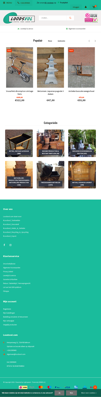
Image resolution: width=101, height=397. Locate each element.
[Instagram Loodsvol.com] (10, 245)
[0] (93, 7)
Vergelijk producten (10, 325)
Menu (9, 2)
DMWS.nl (42, 382)
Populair (37, 40)
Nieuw (50, 41)
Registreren (7, 309)
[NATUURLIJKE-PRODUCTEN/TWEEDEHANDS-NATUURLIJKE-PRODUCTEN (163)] (19, 174)
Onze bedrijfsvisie (9, 264)
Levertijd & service (26, 29)
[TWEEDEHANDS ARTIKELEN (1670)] (50, 174)
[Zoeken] (70, 18)
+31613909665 (25, 3)
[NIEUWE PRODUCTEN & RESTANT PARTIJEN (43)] (50, 143)
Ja (59, 393)
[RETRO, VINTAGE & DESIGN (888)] (19, 143)
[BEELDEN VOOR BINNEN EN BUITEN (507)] (82, 143)
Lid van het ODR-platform (12, 287)
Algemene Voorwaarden (11, 268)
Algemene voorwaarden (77, 29)
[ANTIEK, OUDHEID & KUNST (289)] (82, 174)
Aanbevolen (61, 41)
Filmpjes (6, 291)
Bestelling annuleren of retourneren (15, 317)
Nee (71, 393)
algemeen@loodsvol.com (16, 354)
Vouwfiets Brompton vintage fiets (19, 92)
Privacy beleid (8, 271)
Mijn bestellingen (9, 313)
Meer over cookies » (89, 393)
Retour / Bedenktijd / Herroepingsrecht (16, 283)
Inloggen (76, 7)
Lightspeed (27, 382)
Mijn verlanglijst (8, 321)
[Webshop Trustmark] (90, 18)
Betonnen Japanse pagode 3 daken (50, 92)
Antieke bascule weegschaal (81, 91)
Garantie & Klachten (10, 279)
